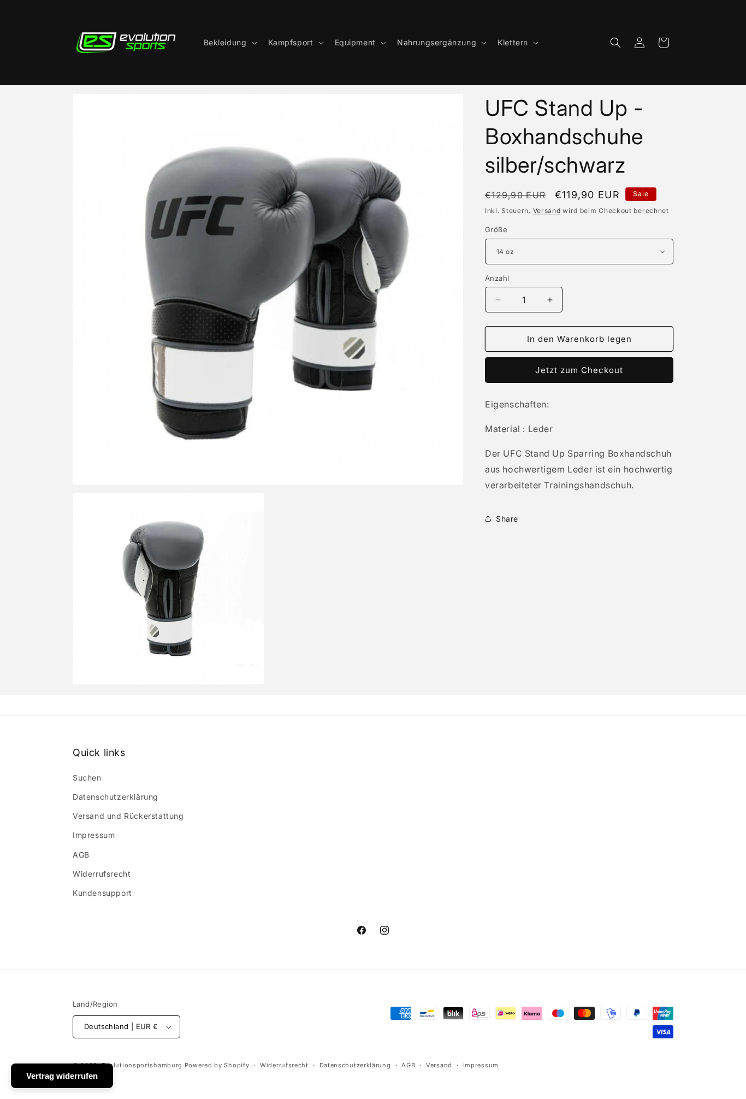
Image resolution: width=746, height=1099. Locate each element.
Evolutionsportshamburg (142, 1065)
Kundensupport (102, 892)
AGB (81, 854)
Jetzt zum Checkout (579, 370)
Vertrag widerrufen (62, 1075)
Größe (496, 229)
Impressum (94, 835)
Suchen (87, 777)
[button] (229, 42)
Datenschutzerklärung (115, 796)
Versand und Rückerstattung (128, 815)
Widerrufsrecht (102, 873)
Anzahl (497, 278)
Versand (547, 210)
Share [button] (507, 518)
